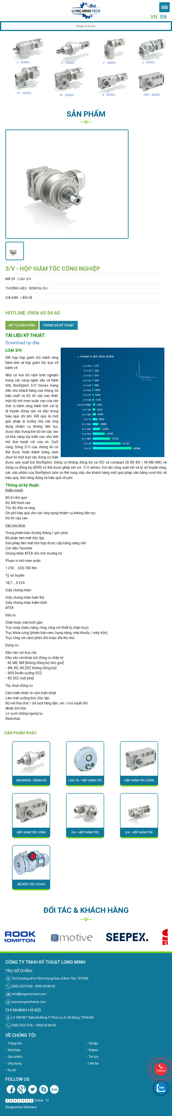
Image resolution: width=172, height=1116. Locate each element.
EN (163, 17)
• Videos (92, 1050)
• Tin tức (92, 1056)
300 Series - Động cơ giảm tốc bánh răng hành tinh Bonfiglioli (31, 782)
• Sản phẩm (13, 1056)
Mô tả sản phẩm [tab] (22, 325)
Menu (164, 7)
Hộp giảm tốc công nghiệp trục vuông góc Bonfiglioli (31, 834)
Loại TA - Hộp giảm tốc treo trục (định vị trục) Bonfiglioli (85, 782)
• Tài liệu (92, 1043)
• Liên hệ (92, 1063)
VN (153, 17)
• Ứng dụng (13, 1063)
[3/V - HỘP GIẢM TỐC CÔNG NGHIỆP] (15, 251)
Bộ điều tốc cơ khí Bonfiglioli (31, 886)
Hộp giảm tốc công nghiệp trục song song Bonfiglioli (139, 782)
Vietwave (30, 1107)
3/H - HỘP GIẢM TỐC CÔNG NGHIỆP (85, 834)
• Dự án (10, 1070)
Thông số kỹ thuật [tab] (58, 325)
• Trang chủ (13, 1043)
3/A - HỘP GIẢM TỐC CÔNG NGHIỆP (139, 834)
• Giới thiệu (13, 1050)
